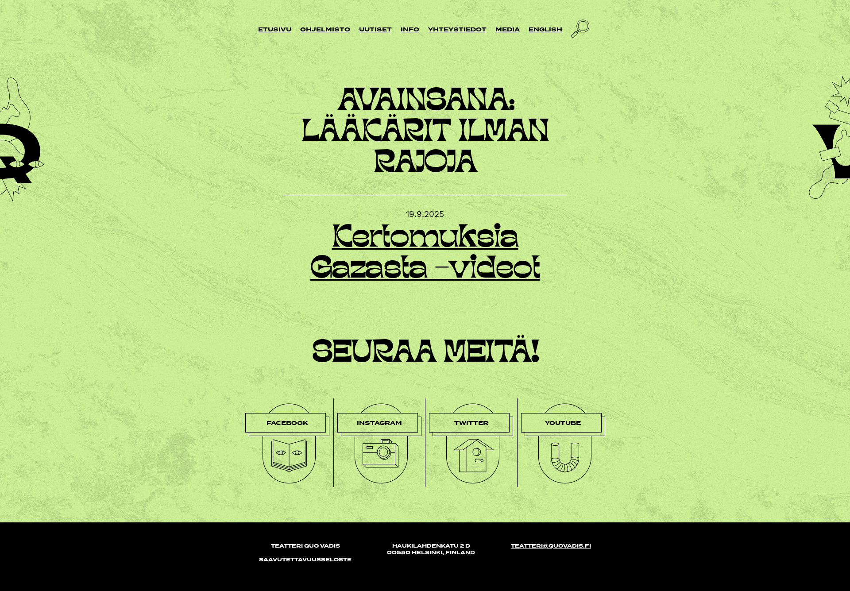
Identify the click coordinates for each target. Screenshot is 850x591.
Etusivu (274, 29)
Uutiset (375, 29)
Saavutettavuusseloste (305, 559)
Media (507, 29)
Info (410, 29)
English (545, 29)
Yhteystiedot (457, 29)
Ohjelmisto (325, 29)
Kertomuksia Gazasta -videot (425, 254)
